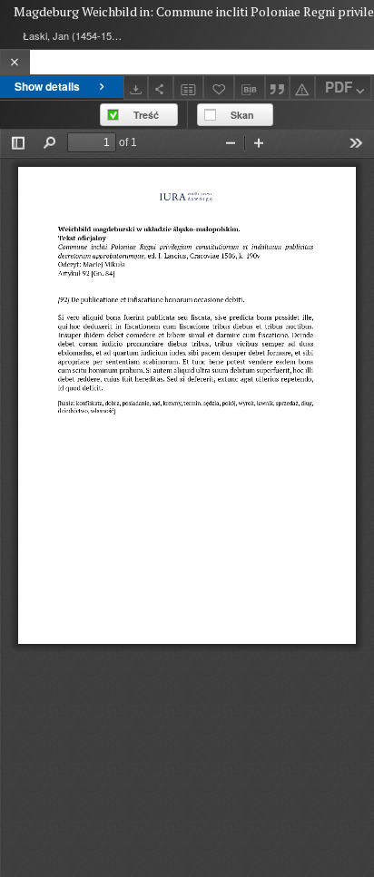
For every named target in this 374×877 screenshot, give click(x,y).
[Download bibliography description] (249, 88)
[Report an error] (302, 87)
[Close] (15, 62)
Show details (47, 86)
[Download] (136, 87)
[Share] (160, 87)
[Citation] (277, 87)
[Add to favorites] (218, 87)
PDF (338, 87)
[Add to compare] (188, 87)
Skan (242, 115)
